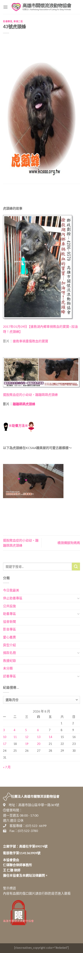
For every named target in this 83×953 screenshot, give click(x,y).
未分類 (8, 668)
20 (38, 743)
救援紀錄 (9, 660)
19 (26, 743)
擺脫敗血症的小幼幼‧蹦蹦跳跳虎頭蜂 (30, 394)
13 (38, 737)
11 (15, 737)
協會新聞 (9, 621)
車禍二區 (18, 21)
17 (4, 743)
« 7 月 (7, 767)
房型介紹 (9, 645)
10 (4, 737)
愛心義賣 (9, 637)
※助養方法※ (18, 425)
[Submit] (76, 566)
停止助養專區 (12, 598)
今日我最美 (11, 590)
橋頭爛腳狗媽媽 (68, 543)
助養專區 (7, 21)
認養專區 (9, 676)
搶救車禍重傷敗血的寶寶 (30, 341)
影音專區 (9, 629)
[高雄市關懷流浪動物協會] (41, 7)
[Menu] (5, 7)
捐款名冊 (9, 653)
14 (50, 737)
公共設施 (9, 606)
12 (26, 737)
